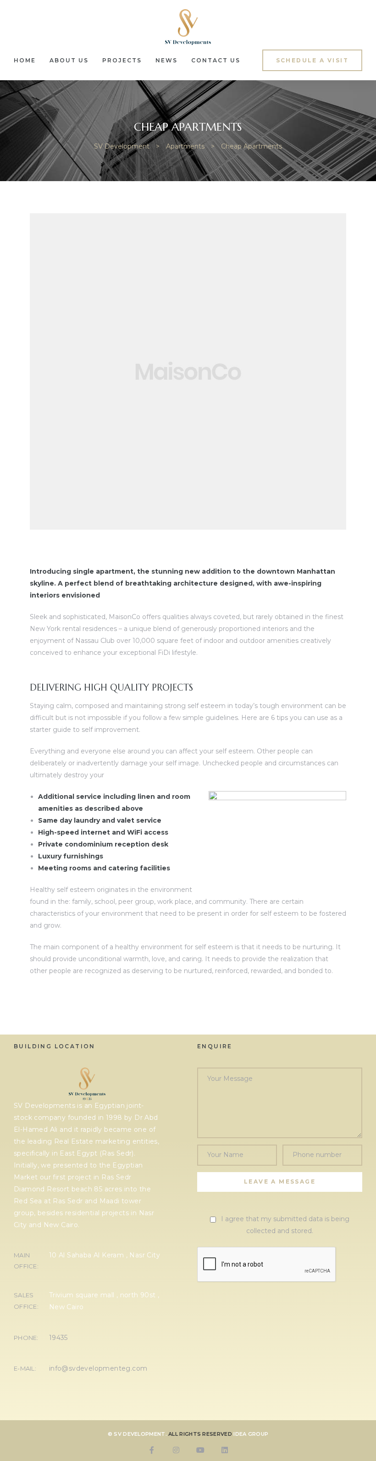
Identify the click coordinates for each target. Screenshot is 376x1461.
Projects (122, 60)
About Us (69, 60)
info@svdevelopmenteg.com (98, 1368)
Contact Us (215, 60)
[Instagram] (176, 1450)
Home (25, 60)
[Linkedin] (225, 1450)
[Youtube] (200, 1450)
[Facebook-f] (152, 1450)
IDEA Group (250, 1434)
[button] (312, 60)
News (166, 60)
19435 (58, 1338)
